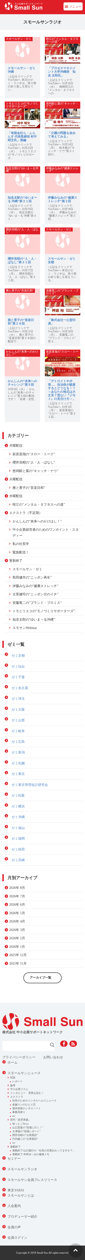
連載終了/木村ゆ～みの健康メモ (30, 1154)
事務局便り (18, 1112)
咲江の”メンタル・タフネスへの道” (39, 504)
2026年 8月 (17, 888)
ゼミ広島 (18, 742)
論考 (12, 1085)
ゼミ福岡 (18, 838)
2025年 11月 (18, 963)
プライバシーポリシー (18, 1057)
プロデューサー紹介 (22, 1216)
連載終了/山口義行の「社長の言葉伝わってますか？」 (43, 1150)
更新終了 (15, 560)
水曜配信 (15, 496)
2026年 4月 (17, 921)
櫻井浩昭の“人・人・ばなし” (34, 462)
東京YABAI (16, 1190)
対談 (12, 1077)
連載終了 (15, 1146)
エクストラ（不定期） (25, 513)
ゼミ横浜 (18, 806)
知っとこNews (20, 1123)
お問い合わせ (53, 1057)
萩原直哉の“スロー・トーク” (34, 454)
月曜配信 (15, 445)
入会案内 (14, 1206)
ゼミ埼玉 (18, 698)
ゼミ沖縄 (18, 817)
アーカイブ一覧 (40, 977)
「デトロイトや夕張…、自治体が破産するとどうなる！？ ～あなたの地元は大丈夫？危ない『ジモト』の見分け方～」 (62, 390)
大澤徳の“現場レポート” (26, 1131)
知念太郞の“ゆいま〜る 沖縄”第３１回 (22, 199)
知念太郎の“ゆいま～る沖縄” (34, 619)
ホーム (12, 1062)
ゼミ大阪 (18, 709)
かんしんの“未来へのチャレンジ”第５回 (22, 382)
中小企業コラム (19, 1089)
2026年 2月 (17, 938)
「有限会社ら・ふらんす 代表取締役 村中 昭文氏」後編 (22, 136)
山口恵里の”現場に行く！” (27, 1127)
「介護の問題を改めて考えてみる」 (62, 134)
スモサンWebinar (25, 628)
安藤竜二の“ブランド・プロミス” (37, 603)
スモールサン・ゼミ (27, 569)
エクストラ (16, 1096)
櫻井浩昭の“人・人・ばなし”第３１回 (22, 260)
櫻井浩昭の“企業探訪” (25, 1135)
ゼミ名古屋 (20, 688)
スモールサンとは (21, 1195)
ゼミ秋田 (18, 849)
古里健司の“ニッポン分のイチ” (35, 594)
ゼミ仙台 (18, 666)
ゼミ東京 (18, 774)
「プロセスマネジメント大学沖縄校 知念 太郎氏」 (62, 72)
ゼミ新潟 (18, 752)
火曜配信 (15, 479)
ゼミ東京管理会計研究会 (30, 785)
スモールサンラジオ (22, 1169)
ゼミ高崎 (18, 860)
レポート (17, 1081)
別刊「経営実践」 (20, 1119)
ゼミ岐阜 (18, 731)
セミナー (14, 1158)
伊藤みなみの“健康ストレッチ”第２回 (62, 199)
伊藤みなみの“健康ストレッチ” (35, 586)
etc (13, 1115)
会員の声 (14, 1227)
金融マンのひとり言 (24, 1104)
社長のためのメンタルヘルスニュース (34, 1100)
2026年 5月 (17, 913)
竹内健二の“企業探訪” (25, 1138)
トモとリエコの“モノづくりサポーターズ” (44, 611)
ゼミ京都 (18, 655)
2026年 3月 (17, 930)
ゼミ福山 (18, 828)
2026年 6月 (17, 904)
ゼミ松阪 (18, 795)
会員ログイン (17, 1237)
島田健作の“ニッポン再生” (32, 577)
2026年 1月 (17, 946)
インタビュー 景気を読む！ (27, 1092)
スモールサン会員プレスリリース (32, 1180)
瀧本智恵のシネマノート (26, 1108)
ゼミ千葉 (18, 677)
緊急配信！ (21, 552)
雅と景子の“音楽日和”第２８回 (21, 321)
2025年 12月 (18, 955)
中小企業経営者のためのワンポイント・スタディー (46, 532)
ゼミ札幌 (18, 763)
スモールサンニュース (24, 1073)
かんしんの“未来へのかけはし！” (37, 521)
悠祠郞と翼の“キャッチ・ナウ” (35, 471)
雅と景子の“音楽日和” (29, 488)
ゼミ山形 (18, 720)
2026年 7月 (17, 896)
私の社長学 (21, 544)
